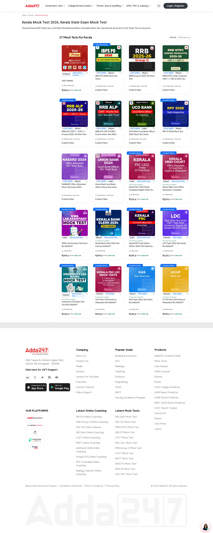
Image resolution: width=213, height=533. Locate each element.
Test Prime (160, 423)
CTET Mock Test (124, 437)
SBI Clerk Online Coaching (90, 432)
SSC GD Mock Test (125, 421)
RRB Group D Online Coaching (92, 421)
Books (157, 381)
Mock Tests (160, 361)
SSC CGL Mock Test (126, 442)
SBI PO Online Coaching (88, 416)
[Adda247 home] (32, 5)
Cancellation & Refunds (70, 486)
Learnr (158, 428)
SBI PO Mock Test (125, 432)
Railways (119, 366)
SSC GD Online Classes (88, 427)
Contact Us (82, 361)
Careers (80, 371)
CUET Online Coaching (88, 437)
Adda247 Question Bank (167, 355)
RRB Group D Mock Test (128, 448)
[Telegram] (42, 377)
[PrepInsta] (34, 440)
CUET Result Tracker (165, 408)
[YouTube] (56, 377)
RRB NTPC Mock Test (127, 427)
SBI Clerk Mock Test (126, 416)
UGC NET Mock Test (126, 474)
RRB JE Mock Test (125, 468)
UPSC (118, 387)
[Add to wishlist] (86, 73)
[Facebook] (49, 377)
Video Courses (162, 371)
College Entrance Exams (79, 5)
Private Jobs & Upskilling (109, 5)
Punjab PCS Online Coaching (91, 456)
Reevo (158, 418)
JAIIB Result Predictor (166, 392)
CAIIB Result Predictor (166, 397)
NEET (118, 392)
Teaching (120, 371)
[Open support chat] (205, 526)
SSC (117, 361)
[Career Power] (34, 425)
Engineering (121, 381)
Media (79, 366)
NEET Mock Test (124, 458)
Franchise (81, 381)
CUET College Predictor (167, 387)
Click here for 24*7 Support (41, 369)
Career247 (160, 413)
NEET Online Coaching (88, 442)
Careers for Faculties (87, 376)
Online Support (84, 392)
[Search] (158, 5)
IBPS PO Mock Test (125, 463)
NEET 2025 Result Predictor (169, 402)
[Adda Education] (34, 418)
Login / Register (175, 5)
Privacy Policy (112, 486)
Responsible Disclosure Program (41, 486)
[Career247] (34, 447)
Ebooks (158, 376)
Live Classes (161, 366)
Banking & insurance (125, 355)
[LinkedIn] (27, 377)
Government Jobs (54, 5)
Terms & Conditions (93, 486)
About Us (81, 355)
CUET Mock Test (124, 453)
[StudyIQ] (34, 433)
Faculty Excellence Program (130, 397)
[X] (35, 377)
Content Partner (85, 387)
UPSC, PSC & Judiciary (137, 5)
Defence (120, 376)
